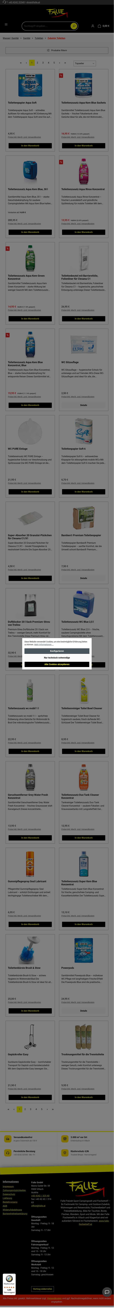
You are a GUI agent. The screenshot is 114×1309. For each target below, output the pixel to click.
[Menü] (14, 1275)
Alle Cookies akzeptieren (56, 664)
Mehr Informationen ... (44, 644)
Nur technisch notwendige (57, 657)
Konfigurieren (57, 651)
